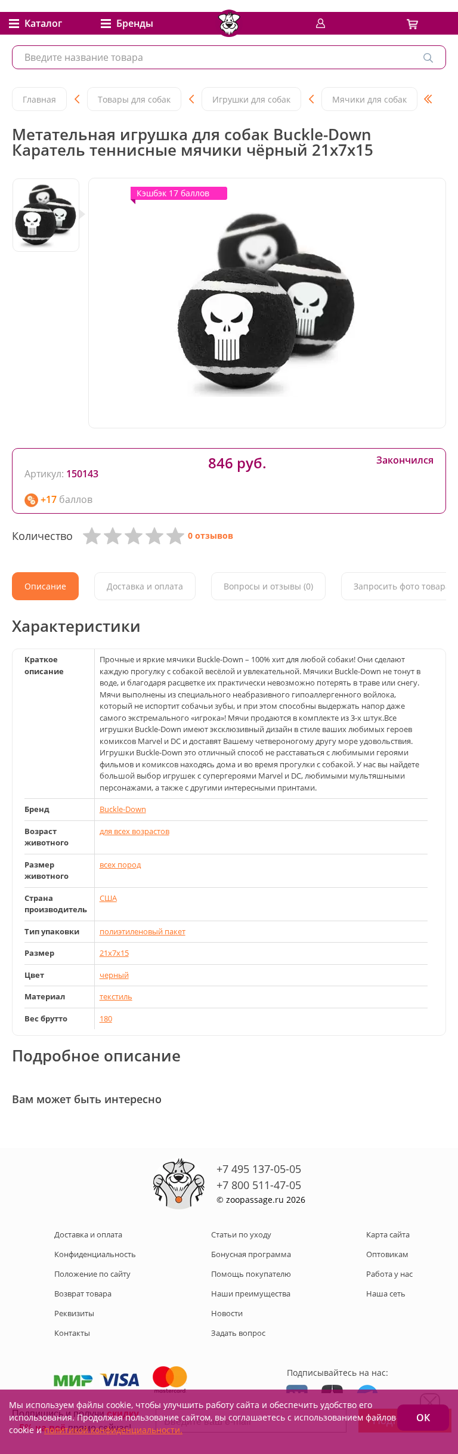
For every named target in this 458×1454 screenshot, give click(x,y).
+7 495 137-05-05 (258, 1169)
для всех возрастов (134, 831)
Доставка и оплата (88, 1234)
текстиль (116, 996)
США (108, 898)
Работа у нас (389, 1273)
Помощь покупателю (251, 1273)
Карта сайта (388, 1234)
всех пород (120, 864)
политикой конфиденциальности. (113, 1430)
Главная (39, 99)
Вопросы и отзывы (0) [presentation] (268, 586)
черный (114, 975)
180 (106, 1018)
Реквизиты (74, 1313)
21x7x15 (114, 952)
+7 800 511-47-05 (258, 1185)
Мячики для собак (369, 99)
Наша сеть (386, 1293)
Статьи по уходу (241, 1234)
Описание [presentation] (45, 586)
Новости (227, 1313)
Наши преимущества (250, 1293)
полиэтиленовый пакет (142, 931)
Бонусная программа (251, 1254)
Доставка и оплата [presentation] (145, 586)
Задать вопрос (238, 1333)
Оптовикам (387, 1254)
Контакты (72, 1333)
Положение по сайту (92, 1273)
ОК (423, 1417)
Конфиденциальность (95, 1254)
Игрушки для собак (251, 99)
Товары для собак (134, 99)
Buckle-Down (123, 809)
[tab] (45, 586)
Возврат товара (83, 1293)
